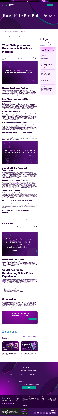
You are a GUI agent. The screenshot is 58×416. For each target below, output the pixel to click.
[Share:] (8, 332)
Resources (39, 396)
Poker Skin (30, 399)
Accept (24, 409)
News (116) (48, 44)
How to (38, 400)
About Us (20, 6)
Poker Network (31, 400)
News (40, 6)
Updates (44, 405)
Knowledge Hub (9, 31)
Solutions (31, 396)
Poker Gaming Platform (25, 399)
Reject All (23, 411)
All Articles (23, 336)
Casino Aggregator (24, 405)
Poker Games (26, 6)
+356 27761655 (53, 402)
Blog (5, 31)
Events (43, 400)
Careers (17, 399)
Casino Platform (24, 404)
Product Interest (32, 374)
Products (24, 396)
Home (3, 31)
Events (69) (42, 44)
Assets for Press (39, 404)
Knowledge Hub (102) (45, 45)
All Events (29, 336)
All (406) (42, 42)
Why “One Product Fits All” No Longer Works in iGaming (47, 66)
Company (18, 396)
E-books (38, 399)
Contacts (17, 400)
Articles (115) (47, 42)
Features (35, 6)
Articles (43, 399)
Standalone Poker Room (32, 398)
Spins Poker (23, 400)
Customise (23, 413)
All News (34, 336)
